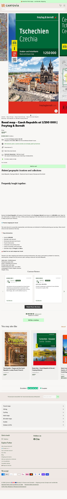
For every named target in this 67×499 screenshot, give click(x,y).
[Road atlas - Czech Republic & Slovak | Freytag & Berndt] (44, 353)
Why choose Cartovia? (6, 446)
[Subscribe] (57, 396)
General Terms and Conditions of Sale (12, 484)
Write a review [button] (33, 320)
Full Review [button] (9, 300)
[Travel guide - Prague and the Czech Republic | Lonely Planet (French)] (15, 353)
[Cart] (60, 5)
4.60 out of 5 (38, 314)
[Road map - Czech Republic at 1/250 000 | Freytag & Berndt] (33, 194)
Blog (2, 454)
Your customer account (7, 450)
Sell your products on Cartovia (8, 459)
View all (63, 326)
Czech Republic (5, 174)
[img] (10, 278)
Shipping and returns (6, 457)
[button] (4, 136)
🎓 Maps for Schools (6, 465)
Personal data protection (32, 484)
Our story (3, 452)
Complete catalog (5, 463)
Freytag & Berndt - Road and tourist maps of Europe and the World (27, 174)
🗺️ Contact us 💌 (5, 448)
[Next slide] (64, 291)
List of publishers (5, 461)
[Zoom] (56, 111)
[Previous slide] (2, 291)
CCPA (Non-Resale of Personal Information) (13, 486)
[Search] (64, 9)
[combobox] (33, 9)
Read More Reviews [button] (33, 307)
